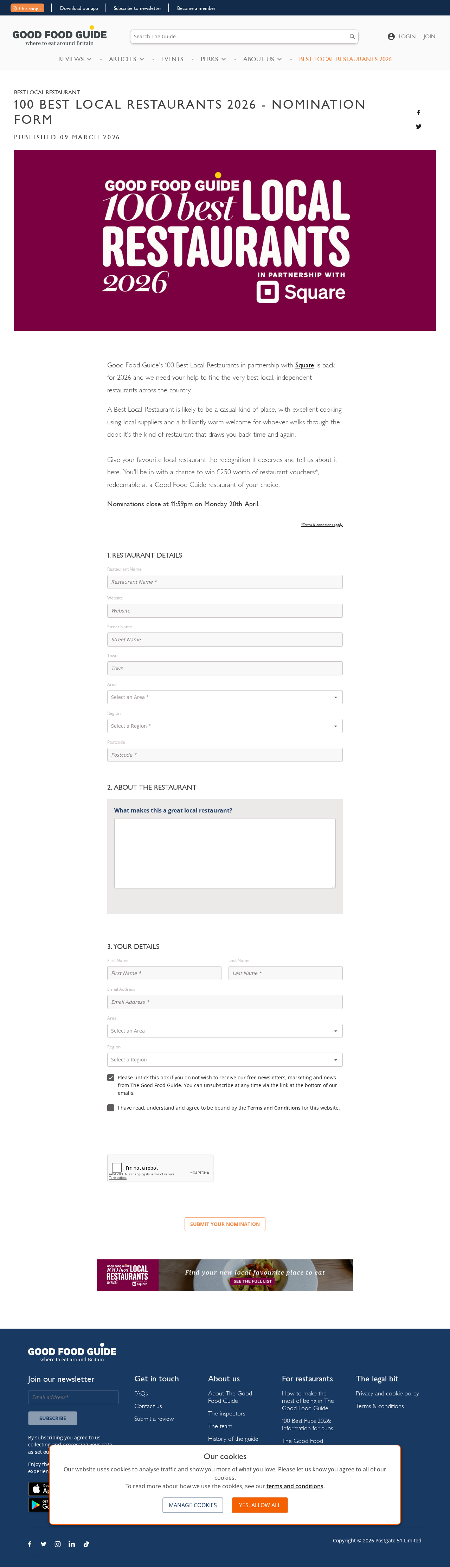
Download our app (79, 8)
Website (115, 598)
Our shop (29, 8)
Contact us (148, 1405)
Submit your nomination (225, 1224)
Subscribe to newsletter (137, 8)
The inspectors (226, 1413)
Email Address (121, 989)
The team (220, 1426)
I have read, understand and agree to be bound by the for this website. (229, 1107)
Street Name (119, 627)
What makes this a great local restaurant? (173, 810)
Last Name (239, 960)
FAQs (141, 1393)
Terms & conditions (380, 1405)
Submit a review (154, 1418)
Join (430, 36)
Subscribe (52, 1418)
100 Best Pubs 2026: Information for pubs (307, 1424)
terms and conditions (294, 1486)
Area (112, 684)
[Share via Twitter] (419, 127)
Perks (209, 59)
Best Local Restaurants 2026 (345, 59)
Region (114, 713)
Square (304, 365)
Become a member (196, 8)
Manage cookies (193, 1505)
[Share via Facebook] (419, 112)
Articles (122, 59)
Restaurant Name (124, 569)
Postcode (116, 742)
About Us (258, 59)
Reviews (71, 59)
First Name (118, 960)
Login (407, 36)
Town (112, 656)
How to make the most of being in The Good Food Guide (308, 1400)
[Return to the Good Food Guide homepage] (60, 35)
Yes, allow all (260, 1505)
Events (172, 59)
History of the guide (233, 1438)
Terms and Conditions (274, 1107)
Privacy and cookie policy (387, 1393)
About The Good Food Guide (230, 1396)
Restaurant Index (49, 1556)
